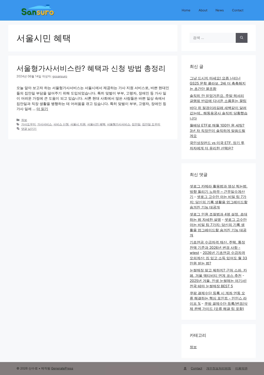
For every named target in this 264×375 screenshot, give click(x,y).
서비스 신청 (61, 124)
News (220, 10)
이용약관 (241, 368)
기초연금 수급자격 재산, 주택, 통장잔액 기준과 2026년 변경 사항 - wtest (217, 247)
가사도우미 (28, 124)
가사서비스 (44, 124)
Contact (237, 10)
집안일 (136, 124)
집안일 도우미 (151, 124)
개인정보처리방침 (218, 368)
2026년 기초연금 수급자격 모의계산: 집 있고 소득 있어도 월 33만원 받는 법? (218, 258)
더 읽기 (42, 109)
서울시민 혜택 (96, 124)
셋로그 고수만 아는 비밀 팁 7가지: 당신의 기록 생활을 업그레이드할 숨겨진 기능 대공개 (219, 202)
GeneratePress (62, 368)
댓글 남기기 (29, 128)
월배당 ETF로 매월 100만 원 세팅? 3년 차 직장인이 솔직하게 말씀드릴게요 (217, 130)
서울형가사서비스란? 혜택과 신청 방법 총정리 (91, 68)
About (203, 10)
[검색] (242, 38)
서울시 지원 (78, 124)
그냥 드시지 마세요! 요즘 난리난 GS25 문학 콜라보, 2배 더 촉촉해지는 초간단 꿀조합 (218, 83)
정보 (24, 120)
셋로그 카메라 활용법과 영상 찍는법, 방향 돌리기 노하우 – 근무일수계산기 (219, 191)
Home (186, 10)
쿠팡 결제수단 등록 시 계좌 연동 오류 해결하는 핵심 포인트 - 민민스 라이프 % (218, 298)
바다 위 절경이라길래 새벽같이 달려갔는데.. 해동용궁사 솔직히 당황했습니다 (219, 113)
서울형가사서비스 (118, 124)
